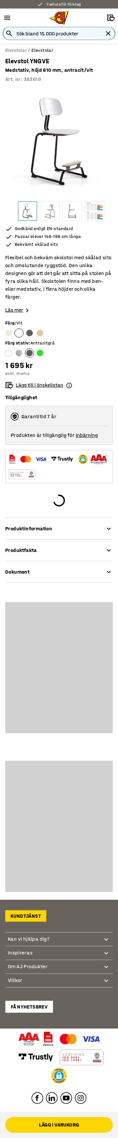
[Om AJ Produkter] (106, 967)
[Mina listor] (111, 18)
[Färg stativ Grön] (40, 353)
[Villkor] (106, 980)
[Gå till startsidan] (59, 17)
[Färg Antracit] (29, 333)
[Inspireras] (106, 953)
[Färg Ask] (40, 333)
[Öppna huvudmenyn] (7, 18)
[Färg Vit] (19, 333)
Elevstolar (16, 50)
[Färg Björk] (8, 333)
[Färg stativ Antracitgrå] (29, 353)
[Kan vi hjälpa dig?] (106, 939)
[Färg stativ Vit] (8, 353)
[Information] (69, 385)
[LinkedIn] (52, 1097)
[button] (59, 1076)
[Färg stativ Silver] (19, 353)
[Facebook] (37, 1097)
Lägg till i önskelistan (39, 385)
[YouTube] (66, 1097)
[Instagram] (81, 1097)
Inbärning (87, 435)
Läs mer (14, 310)
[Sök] (9, 33)
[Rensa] (108, 33)
